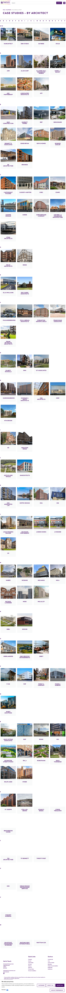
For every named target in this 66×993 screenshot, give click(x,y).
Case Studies (8, 9)
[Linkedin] (3, 973)
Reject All (50, 985)
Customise (41, 985)
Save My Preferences (57, 990)
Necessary (4, 989)
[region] (33, 986)
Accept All (60, 985)
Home (4, 9)
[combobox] (33, 3)
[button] (64, 3)
